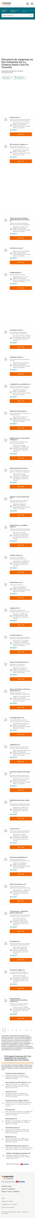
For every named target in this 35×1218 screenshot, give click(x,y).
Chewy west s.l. (15, 117)
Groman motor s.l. (16, 635)
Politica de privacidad (7, 1207)
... (25, 1030)
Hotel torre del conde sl (18, 411)
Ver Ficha (21, 134)
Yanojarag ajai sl (15, 272)
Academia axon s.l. (16, 330)
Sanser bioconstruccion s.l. (19, 662)
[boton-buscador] (31, 15)
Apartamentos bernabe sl (19, 468)
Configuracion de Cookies (9, 1204)
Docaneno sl (10, 1109)
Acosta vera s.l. (11, 1091)
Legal (3, 1198)
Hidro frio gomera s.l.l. (18, 884)
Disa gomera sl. (11, 1119)
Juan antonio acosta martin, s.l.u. (18, 1082)
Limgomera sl (15, 744)
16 (26, 1030)
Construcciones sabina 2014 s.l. (17, 1100)
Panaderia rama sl (16, 248)
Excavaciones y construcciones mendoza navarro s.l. (19, 1000)
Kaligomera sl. (11, 1137)
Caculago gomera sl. (17, 717)
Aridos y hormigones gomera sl (18, 1153)
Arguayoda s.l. (15, 608)
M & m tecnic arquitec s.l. (19, 144)
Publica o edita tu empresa (10, 1191)
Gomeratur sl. (15, 829)
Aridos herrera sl (16, 582)
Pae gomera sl (15, 941)
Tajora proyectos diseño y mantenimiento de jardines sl (19, 220)
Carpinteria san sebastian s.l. (20, 384)
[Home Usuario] (27, 3)
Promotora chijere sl (17, 970)
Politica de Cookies (7, 1201)
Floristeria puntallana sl (18, 857)
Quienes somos (6, 1186)
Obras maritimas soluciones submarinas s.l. (20, 690)
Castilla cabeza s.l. (16, 555)
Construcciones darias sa (15, 1073)
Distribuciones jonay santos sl (16, 1146)
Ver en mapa (13, 130)
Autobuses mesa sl (16, 357)
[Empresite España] (7, 3)
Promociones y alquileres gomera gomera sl (19, 912)
